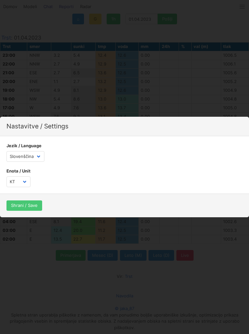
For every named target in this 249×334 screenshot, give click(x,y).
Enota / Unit (18, 170)
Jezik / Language (24, 145)
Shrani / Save (24, 205)
